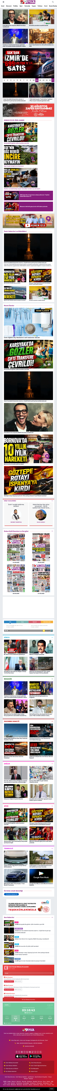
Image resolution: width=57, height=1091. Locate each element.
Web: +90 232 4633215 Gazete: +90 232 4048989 (29, 1043)
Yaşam (34, 6)
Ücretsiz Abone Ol (11, 894)
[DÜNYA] (52, 637)
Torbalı (49, 1084)
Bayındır (19, 1081)
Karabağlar (26, 1083)
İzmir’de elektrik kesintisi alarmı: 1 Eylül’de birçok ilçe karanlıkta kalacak (33, 931)
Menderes (13, 1084)
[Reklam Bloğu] (28, 110)
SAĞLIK (7, 764)
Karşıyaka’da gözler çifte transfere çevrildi (29, 924)
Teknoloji (27, 6)
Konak (8, 1084)
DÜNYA (7, 637)
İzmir (2, 6)
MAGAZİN (8, 679)
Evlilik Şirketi (16, 504)
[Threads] (35, 1052)
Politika (15, 6)
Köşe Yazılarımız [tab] (10, 501)
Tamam (51, 1088)
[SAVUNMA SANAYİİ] (52, 721)
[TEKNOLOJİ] (52, 848)
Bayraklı (24, 1081)
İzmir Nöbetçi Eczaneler (12, 1062)
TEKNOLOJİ (8, 848)
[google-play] (35, 1056)
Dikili (5, 1083)
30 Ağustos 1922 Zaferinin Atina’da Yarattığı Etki (41, 505)
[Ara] (52, 2)
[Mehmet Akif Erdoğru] (41, 514)
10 (34, 80)
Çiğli (52, 1081)
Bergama (29, 1081)
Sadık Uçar (16, 522)
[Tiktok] (32, 1052)
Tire (45, 1084)
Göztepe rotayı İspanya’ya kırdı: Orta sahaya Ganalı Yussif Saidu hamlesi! (32, 953)
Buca (44, 1081)
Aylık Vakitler (8, 1023)
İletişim (26, 1078)
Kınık (4, 1084)
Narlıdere (25, 1084)
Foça (8, 1083)
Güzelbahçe (19, 1083)
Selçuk (41, 1084)
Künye (50, 1077)
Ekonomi (9, 6)
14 (47, 80)
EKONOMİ (17, 958)
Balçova (14, 1081)
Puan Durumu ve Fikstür (12, 1068)
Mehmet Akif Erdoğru (41, 522)
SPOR (6, 806)
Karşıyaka (39, 1083)
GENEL (16, 936)
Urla (53, 1084)
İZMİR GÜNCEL (18, 928)
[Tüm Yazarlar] (52, 501)
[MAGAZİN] (52, 679)
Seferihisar (36, 1084)
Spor (21, 6)
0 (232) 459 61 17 (9, 981)
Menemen (19, 1084)
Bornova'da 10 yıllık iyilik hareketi (27, 946)
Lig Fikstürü (31, 1077)
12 (40, 80)
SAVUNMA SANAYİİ (11, 721)
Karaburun (33, 1083)
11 (37, 80)
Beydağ (35, 1081)
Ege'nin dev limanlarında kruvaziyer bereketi (30, 961)
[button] (52, 220)
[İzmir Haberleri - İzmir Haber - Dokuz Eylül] (27, 2)
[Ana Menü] (3, 2)
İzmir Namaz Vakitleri (11, 1065)
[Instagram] (24, 1052)
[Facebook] (16, 1052)
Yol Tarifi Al (18, 981)
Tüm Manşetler (35, 1068)
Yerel (45, 6)
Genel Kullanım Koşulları (41, 1077)
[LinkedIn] (27, 1052)
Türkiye (40, 6)
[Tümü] (52, 531)
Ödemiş (30, 1084)
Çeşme (48, 1081)
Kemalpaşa (46, 1083)
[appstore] (21, 1056)
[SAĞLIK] (52, 763)
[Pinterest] (22, 1052)
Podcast (31, 1078)
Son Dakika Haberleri (11, 1071)
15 (50, 80)
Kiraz (51, 1083)
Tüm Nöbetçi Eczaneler (29, 999)
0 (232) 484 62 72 (9, 989)
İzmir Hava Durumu (36, 1062)
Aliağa (9, 1081)
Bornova (40, 1081)
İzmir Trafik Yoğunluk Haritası (38, 1065)
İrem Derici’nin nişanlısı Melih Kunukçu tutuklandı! (32, 939)
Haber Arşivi (34, 1071)
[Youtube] (30, 1052)
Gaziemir (13, 1083)
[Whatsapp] (38, 1052)
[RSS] (40, 1052)
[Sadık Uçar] (16, 514)
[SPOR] (52, 806)
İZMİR (5, 1081)
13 (43, 80)
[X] (19, 1052)
